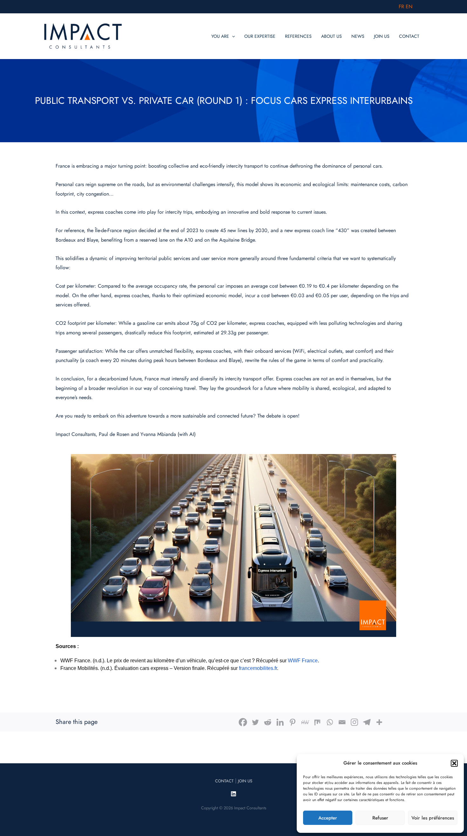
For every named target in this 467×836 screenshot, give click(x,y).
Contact (224, 781)
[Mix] (317, 722)
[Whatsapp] (329, 722)
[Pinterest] (292, 722)
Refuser (380, 817)
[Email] (342, 722)
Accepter (327, 817)
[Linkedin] (280, 722)
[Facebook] (242, 722)
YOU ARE (220, 36)
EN (409, 6)
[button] (454, 763)
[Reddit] (267, 722)
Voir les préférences (432, 817)
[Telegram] (366, 722)
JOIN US (381, 36)
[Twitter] (255, 722)
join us (245, 781)
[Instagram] (354, 722)
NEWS (357, 36)
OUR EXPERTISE (259, 36)
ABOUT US (331, 36)
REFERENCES (298, 36)
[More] (379, 722)
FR (401, 6)
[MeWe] (304, 722)
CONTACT (409, 36)
